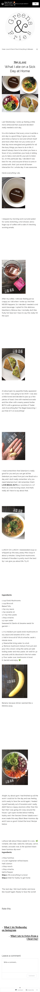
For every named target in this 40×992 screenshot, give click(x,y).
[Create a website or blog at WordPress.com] (20, 987)
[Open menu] (37, 49)
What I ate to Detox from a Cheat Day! (24, 937)
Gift (35, 3)
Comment (32, 975)
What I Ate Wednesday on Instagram (14, 929)
